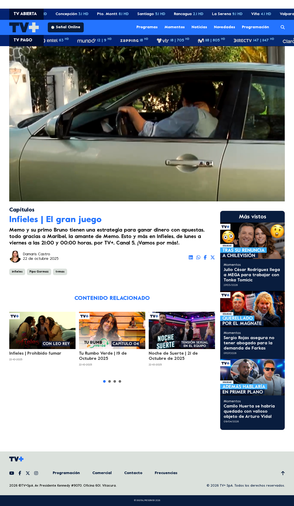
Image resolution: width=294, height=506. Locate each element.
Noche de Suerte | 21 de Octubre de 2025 (173, 356)
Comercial (102, 473)
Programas (147, 27)
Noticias (199, 27)
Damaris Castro (36, 254)
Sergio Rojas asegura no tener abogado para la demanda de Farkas (249, 343)
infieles (17, 271)
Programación (255, 27)
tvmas (60, 271)
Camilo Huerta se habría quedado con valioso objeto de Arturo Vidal (249, 411)
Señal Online (68, 27)
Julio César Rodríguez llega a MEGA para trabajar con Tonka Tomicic (252, 275)
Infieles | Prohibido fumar (35, 354)
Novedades (224, 27)
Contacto (133, 473)
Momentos (174, 27)
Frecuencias (166, 473)
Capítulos (21, 210)
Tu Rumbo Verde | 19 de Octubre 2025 (103, 356)
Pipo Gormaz (39, 271)
